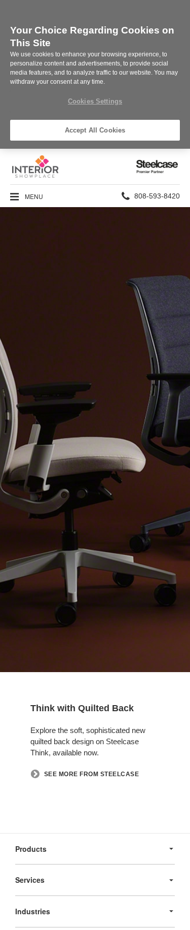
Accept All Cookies (95, 130)
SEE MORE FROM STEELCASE (91, 774)
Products (31, 849)
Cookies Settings (95, 101)
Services (30, 880)
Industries (32, 911)
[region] (95, 74)
